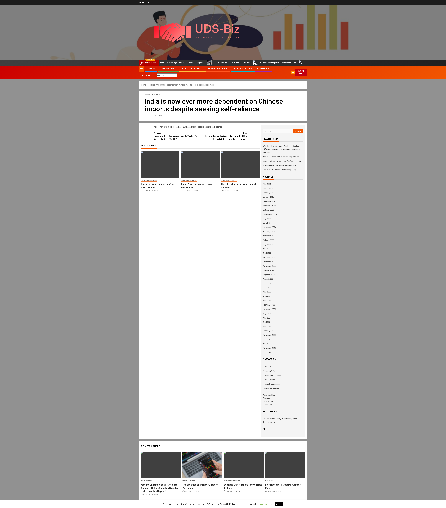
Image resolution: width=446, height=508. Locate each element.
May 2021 (267, 318)
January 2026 (268, 197)
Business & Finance (168, 69)
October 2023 (268, 240)
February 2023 (269, 257)
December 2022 (269, 262)
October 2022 (268, 270)
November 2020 (269, 335)
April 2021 (267, 322)
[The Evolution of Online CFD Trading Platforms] (202, 465)
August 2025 (268, 218)
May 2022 (267, 292)
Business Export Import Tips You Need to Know (259, 63)
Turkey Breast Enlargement (286, 419)
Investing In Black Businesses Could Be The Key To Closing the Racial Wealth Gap (175, 136)
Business (151, 69)
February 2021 (269, 331)
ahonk (149, 116)
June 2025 (267, 223)
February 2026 (269, 193)
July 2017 (267, 352)
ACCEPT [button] (278, 504)
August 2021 (268, 313)
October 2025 (268, 210)
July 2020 (267, 339)
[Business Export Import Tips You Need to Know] (160, 164)
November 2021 (269, 309)
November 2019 (269, 348)
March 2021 (268, 326)
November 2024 (269, 227)
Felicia (156, 191)
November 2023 (269, 236)
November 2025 (269, 206)
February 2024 (269, 231)
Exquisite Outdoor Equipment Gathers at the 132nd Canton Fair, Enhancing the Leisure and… (226, 136)
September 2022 (270, 275)
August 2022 (268, 279)
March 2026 (268, 188)
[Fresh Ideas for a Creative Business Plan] (285, 465)
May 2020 (267, 344)
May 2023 (267, 249)
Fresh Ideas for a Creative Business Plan (302, 63)
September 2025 (270, 214)
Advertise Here (269, 395)
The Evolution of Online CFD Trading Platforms (212, 63)
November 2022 (269, 266)
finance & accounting (218, 69)
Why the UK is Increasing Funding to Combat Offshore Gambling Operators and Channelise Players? (281, 149)
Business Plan (263, 69)
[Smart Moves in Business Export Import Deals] (200, 164)
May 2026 (267, 184)
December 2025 (269, 201)
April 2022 (267, 296)
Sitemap (266, 398)
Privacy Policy (269, 401)
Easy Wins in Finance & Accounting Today (279, 170)
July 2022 (267, 283)
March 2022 (268, 300)
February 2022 (269, 305)
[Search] (289, 72)
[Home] (141, 69)
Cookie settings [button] (265, 504)
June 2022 (267, 287)
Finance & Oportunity (242, 69)
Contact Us (146, 75)
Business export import (192, 69)
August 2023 (268, 244)
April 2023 (267, 253)
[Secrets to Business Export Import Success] (240, 164)
